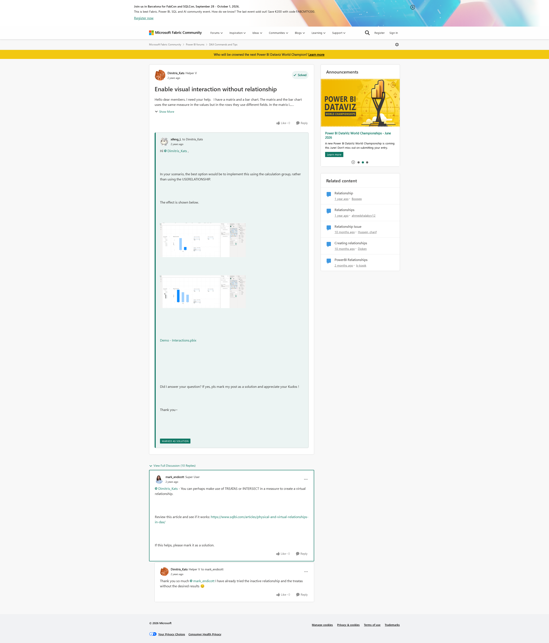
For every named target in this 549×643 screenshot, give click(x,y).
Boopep (357, 199)
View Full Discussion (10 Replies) (175, 465)
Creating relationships (351, 243)
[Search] (367, 32)
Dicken (362, 249)
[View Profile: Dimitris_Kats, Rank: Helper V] (160, 75)
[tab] (358, 162)
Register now (144, 18)
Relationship (344, 193)
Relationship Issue (348, 226)
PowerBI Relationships (351, 260)
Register (379, 32)
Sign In (393, 32)
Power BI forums (195, 44)
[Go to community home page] (175, 32)
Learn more (316, 54)
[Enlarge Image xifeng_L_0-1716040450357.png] (203, 240)
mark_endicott (175, 477)
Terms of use (372, 625)
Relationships (344, 210)
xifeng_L (176, 139)
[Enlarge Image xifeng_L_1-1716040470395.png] (203, 291)
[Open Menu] (397, 45)
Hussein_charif (367, 232)
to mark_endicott (212, 569)
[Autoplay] (353, 162)
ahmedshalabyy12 (364, 215)
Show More (166, 111)
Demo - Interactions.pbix (178, 340)
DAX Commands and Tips (223, 44)
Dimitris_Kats (175, 73)
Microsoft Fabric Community (165, 44)
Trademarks (392, 625)
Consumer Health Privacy (205, 634)
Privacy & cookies (348, 625)
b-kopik (361, 265)
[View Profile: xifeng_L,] (164, 141)
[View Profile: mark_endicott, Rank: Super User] (159, 479)
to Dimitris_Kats (192, 139)
